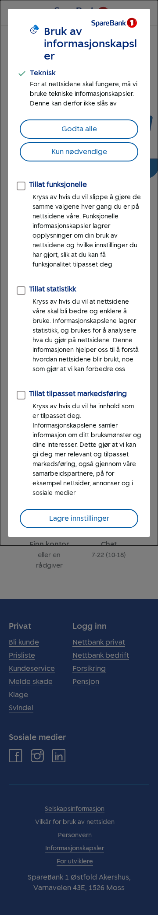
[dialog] (79, 273)
